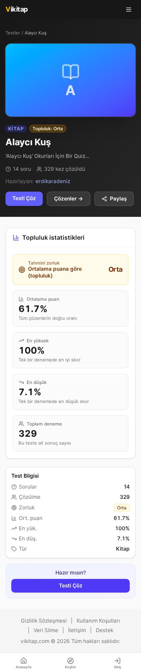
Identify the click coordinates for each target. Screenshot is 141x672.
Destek (104, 630)
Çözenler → (68, 198)
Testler (12, 32)
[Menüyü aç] (129, 9)
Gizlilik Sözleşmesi (44, 620)
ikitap (16, 9)
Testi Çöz (24, 198)
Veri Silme (46, 630)
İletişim (77, 630)
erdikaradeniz (53, 181)
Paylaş (118, 198)
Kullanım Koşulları (98, 620)
